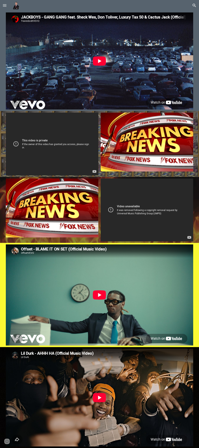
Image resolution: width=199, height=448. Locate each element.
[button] (4, 5)
